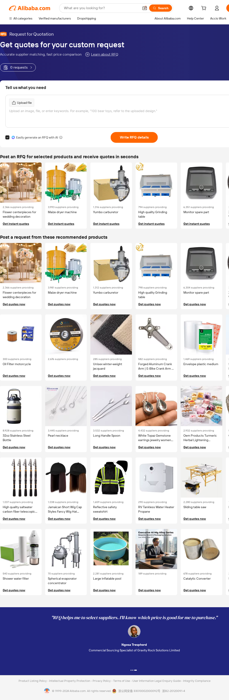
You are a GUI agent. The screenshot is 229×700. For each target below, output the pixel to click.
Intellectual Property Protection (70, 681)
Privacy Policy (102, 681)
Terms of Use (122, 681)
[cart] (204, 9)
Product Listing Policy (33, 681)
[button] (144, 8)
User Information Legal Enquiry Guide (156, 681)
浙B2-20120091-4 (173, 691)
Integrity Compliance (196, 681)
